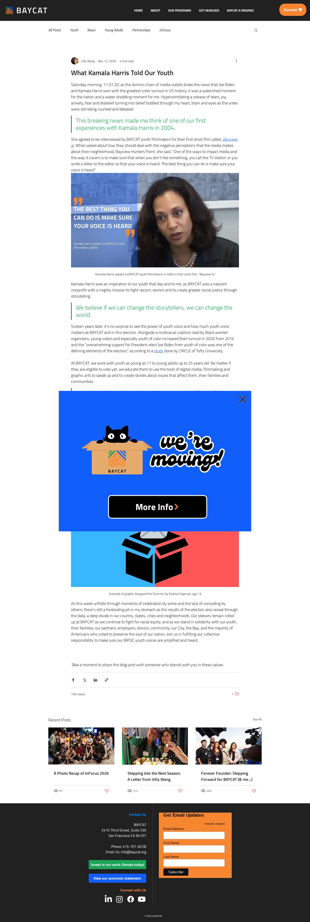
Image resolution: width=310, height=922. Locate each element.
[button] (243, 399)
